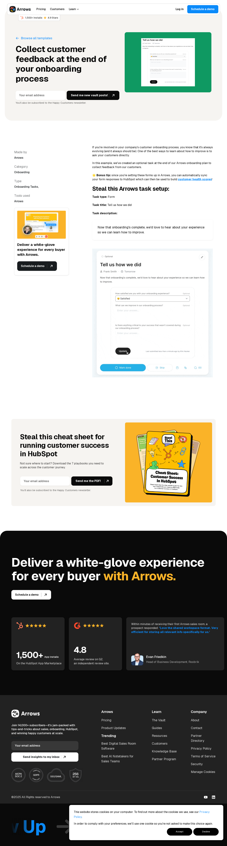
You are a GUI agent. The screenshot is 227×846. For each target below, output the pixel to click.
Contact (196, 728)
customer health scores (195, 179)
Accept (179, 831)
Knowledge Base (164, 751)
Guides (157, 728)
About (195, 720)
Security (197, 764)
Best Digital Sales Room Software (118, 745)
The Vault (158, 720)
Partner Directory (197, 738)
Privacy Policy (201, 748)
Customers (57, 9)
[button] (74, 9)
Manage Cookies (203, 772)
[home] (20, 9)
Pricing (41, 9)
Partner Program (164, 759)
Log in (180, 9)
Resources (159, 736)
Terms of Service (203, 756)
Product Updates (113, 728)
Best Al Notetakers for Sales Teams (117, 758)
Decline (206, 831)
